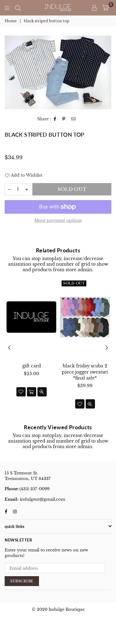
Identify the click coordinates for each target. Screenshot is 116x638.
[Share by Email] (73, 119)
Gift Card (31, 366)
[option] (58, 72)
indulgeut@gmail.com (42, 499)
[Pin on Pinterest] (64, 119)
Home (11, 21)
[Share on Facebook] (55, 119)
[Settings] (94, 7)
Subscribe (21, 581)
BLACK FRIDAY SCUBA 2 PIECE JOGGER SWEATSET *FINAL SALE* (85, 372)
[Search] (18, 7)
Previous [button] (9, 348)
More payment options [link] (58, 220)
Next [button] (106, 348)
